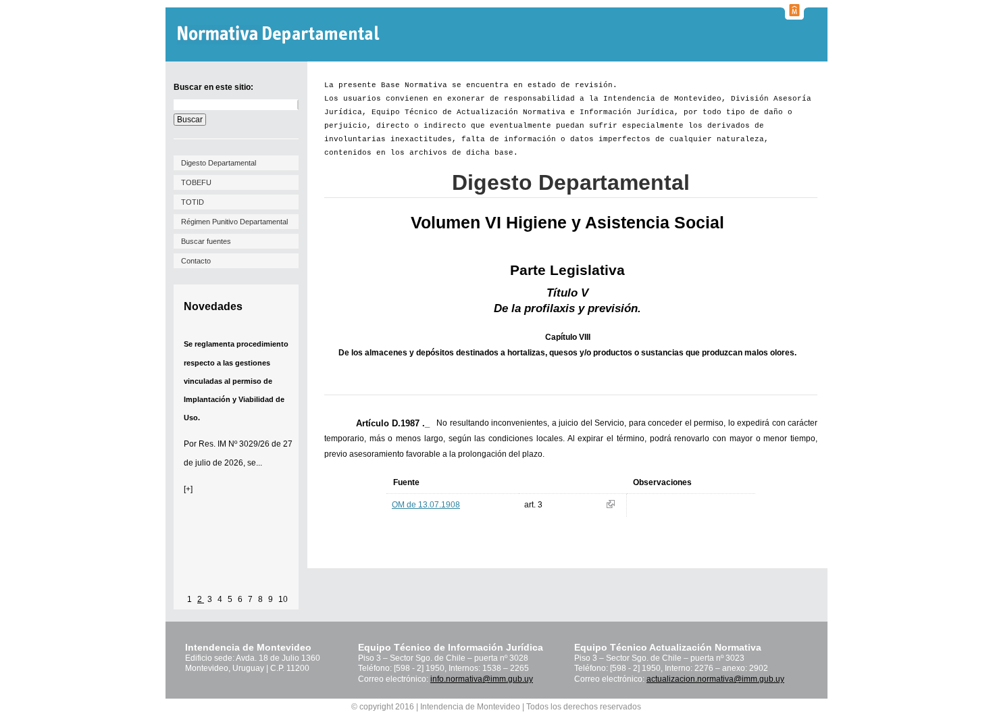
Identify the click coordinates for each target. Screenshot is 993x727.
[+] (188, 489)
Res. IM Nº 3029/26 (234, 444)
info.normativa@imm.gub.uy (481, 679)
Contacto (196, 261)
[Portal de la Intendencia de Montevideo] (794, 15)
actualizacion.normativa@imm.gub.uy (715, 679)
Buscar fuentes (206, 241)
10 (283, 599)
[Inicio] (280, 35)
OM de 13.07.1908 (426, 504)
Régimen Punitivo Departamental (234, 222)
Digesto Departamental (218, 163)
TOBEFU (196, 182)
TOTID (192, 202)
